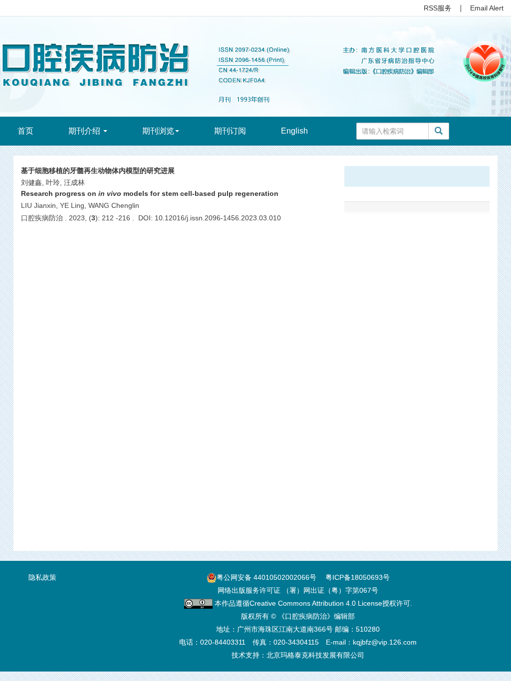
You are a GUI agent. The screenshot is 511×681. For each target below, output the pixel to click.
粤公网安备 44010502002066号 (266, 577)
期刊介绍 (85, 131)
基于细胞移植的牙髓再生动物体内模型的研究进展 (98, 170)
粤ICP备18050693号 (357, 577)
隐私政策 (42, 577)
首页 (25, 131)
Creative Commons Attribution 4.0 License (316, 603)
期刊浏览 (158, 131)
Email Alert (487, 8)
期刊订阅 (230, 131)
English (294, 131)
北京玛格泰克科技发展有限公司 (315, 655)
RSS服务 (438, 8)
